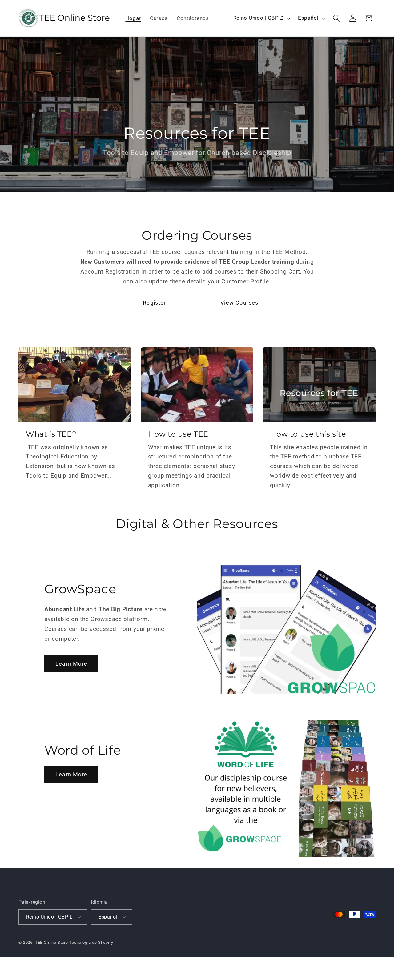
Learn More (71, 663)
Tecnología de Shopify (91, 942)
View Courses (239, 302)
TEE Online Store (51, 942)
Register (154, 302)
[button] (336, 18)
